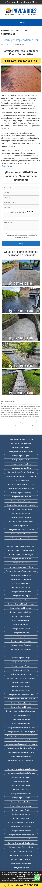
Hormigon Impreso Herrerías (21, 575)
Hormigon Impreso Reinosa (21, 686)
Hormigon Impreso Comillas (21, 538)
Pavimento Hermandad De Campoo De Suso (21, 571)
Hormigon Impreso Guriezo (21, 563)
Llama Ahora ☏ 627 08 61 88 (21, 60)
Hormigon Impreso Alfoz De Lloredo (21, 439)
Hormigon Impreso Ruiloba (21, 723)
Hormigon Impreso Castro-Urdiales (21, 521)
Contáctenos (7, 166)
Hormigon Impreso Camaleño (21, 497)
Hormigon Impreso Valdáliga (21, 826)
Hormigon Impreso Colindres (21, 534)
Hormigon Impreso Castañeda (21, 517)
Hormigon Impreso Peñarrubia (21, 641)
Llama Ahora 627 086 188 (22, 885)
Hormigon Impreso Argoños (21, 456)
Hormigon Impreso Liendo (21, 587)
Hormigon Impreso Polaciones (21, 662)
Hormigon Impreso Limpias (21, 596)
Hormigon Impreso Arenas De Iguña (21, 451)
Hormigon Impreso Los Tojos (21, 802)
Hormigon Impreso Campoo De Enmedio (21, 505)
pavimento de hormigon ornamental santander (12, 420)
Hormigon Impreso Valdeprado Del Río (21, 835)
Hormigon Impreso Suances (21, 798)
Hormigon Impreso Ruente (21, 715)
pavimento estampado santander (30, 422)
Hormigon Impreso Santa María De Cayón (21, 752)
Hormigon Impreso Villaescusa (21, 859)
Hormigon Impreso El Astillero (21, 468)
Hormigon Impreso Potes (21, 670)
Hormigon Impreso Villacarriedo (21, 855)
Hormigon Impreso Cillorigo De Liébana (21, 530)
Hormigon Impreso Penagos (21, 637)
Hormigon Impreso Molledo (21, 629)
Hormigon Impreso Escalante (21, 559)
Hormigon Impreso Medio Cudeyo (21, 612)
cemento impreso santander (18, 406)
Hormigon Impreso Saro (21, 781)
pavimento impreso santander (8, 425)
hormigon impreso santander (19, 410)
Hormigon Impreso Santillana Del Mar (21, 760)
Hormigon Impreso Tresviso (21, 810)
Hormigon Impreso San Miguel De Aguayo (21, 732)
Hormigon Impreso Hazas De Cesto (21, 567)
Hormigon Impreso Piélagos (21, 658)
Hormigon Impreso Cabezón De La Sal (21, 484)
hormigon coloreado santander (8, 408)
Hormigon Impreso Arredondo (21, 464)
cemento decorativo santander (25, 404)
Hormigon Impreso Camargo (21, 501)
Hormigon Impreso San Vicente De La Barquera (21, 744)
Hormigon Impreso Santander (21, 40)
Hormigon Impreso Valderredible (21, 839)
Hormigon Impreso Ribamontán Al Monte (21, 699)
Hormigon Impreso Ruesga (21, 719)
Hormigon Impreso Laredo (21, 583)
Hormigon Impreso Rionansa (21, 703)
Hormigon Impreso (9, 401)
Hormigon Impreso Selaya (21, 785)
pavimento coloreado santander (18, 414)
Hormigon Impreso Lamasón (21, 579)
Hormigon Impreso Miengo (21, 620)
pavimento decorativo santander (14, 422)
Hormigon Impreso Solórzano (21, 793)
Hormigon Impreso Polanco (21, 666)
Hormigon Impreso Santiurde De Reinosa (21, 769)
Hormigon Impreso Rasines (21, 682)
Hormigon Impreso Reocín (21, 690)
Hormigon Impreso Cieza (21, 526)
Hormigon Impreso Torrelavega (21, 806)
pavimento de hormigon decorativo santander (22, 416)
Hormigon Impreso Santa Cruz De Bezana (21, 748)
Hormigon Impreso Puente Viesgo (21, 674)
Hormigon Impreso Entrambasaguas (21, 555)
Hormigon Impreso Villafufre (21, 863)
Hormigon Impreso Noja (21, 633)
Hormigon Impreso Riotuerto (21, 707)
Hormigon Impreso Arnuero (21, 460)
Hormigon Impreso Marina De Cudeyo (21, 604)
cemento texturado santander (33, 406)
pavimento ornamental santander (24, 425)
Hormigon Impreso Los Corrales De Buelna (21, 546)
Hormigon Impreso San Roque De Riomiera (21, 740)
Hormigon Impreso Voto (21, 868)
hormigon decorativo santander (23, 408)
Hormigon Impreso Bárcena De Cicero (21, 472)
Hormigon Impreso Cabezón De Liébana (21, 488)
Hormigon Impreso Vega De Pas (21, 851)
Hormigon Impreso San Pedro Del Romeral (21, 736)
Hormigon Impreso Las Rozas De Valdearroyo (21, 711)
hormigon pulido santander (27, 412)
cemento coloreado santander (10, 404)
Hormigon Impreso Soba (21, 789)
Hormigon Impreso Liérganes (21, 592)
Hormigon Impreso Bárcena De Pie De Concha (21, 476)
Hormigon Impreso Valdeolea (21, 831)
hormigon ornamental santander (12, 412)
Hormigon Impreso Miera (21, 624)
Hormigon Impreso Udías (21, 818)
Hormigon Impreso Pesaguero (21, 645)
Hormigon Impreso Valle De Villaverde (21, 843)
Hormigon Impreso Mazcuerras (21, 608)
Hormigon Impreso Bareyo (21, 480)
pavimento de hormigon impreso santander (27, 418)
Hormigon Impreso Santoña (21, 777)
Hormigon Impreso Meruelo (21, 616)
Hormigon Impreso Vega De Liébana (21, 847)
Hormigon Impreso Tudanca (21, 814)
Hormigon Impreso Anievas (21, 447)
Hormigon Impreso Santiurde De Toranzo (21, 773)
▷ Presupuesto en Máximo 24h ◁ (21, 2)
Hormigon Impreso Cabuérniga (21, 493)
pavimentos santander (16, 427)
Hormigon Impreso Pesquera (21, 649)
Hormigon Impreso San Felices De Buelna (21, 728)
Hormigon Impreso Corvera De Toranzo (21, 550)
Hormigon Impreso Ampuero (21, 443)
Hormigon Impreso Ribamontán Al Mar (21, 695)
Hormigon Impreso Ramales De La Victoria (21, 678)
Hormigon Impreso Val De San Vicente (21, 822)
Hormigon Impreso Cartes (21, 513)
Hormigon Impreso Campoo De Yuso (21, 509)
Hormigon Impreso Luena (21, 600)
